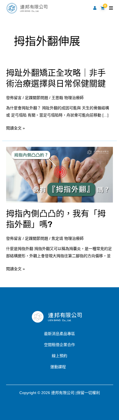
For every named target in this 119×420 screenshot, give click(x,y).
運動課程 (58, 367)
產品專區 (67, 333)
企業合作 (67, 344)
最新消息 (52, 333)
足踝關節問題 (36, 97)
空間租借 (52, 344)
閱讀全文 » (15, 128)
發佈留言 (14, 97)
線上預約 (59, 355)
